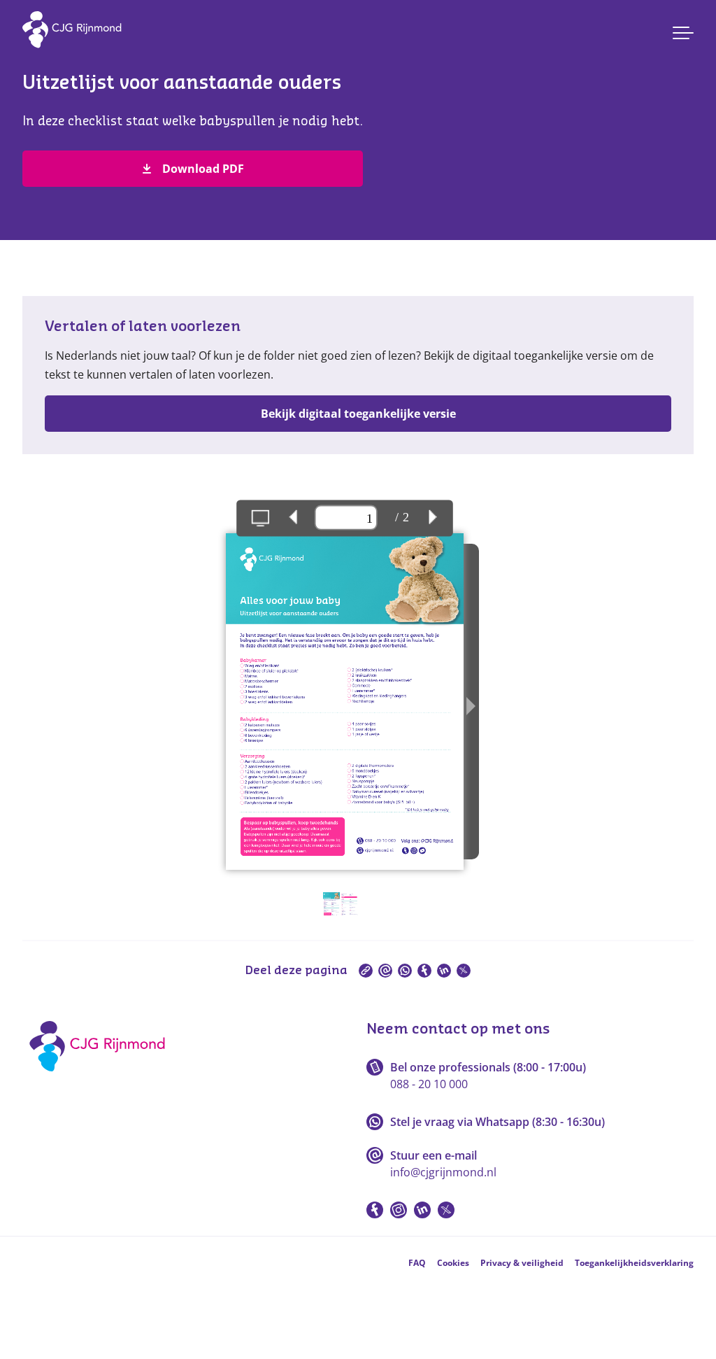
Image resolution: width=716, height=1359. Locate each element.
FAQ (417, 1263)
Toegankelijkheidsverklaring (634, 1263)
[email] (385, 971)
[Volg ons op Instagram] (398, 1210)
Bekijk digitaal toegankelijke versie (358, 413)
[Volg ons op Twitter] (446, 1210)
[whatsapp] (405, 971)
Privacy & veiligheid (522, 1263)
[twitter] (464, 971)
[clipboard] (366, 971)
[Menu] (683, 33)
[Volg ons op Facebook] (374, 1210)
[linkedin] (444, 971)
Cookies (453, 1263)
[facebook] (424, 971)
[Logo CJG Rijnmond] (101, 1076)
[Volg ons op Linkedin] (422, 1210)
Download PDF (203, 168)
